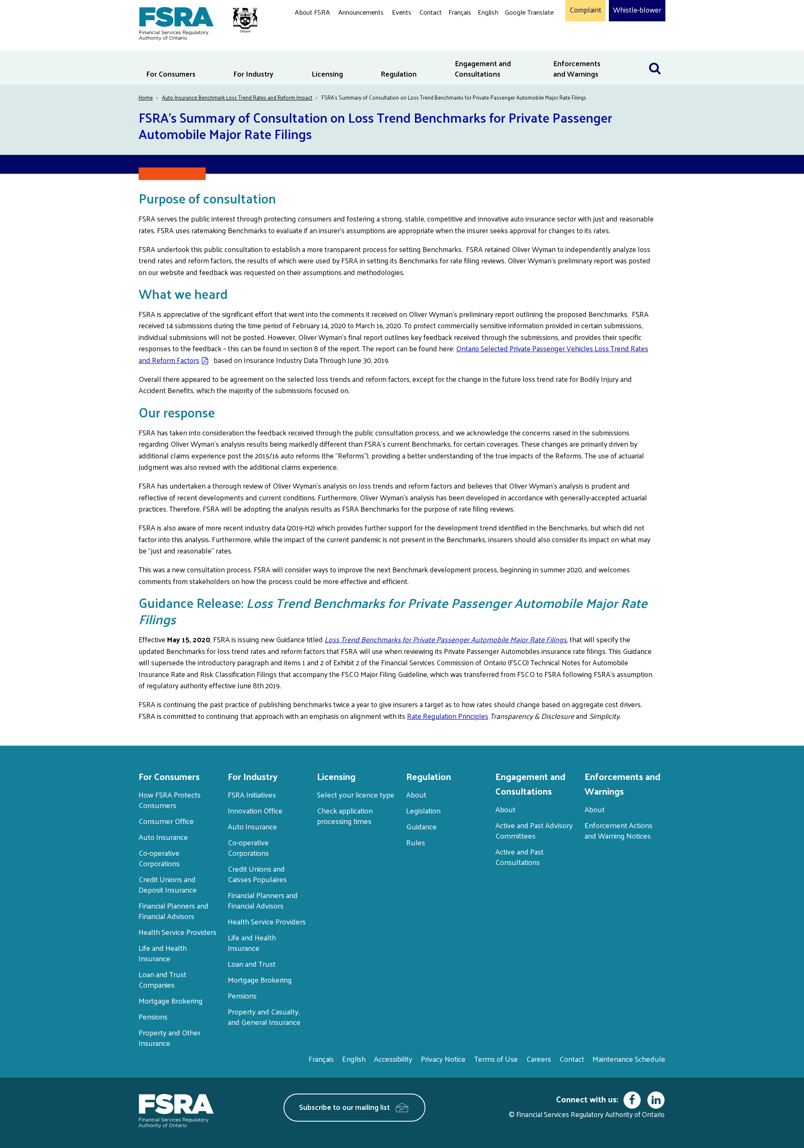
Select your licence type (355, 794)
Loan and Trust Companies (162, 979)
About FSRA (312, 12)
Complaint (585, 10)
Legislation (423, 810)
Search (655, 56)
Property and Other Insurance (170, 1037)
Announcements (361, 12)
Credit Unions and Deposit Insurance (168, 884)
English (488, 12)
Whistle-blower (637, 10)
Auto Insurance (163, 836)
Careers (538, 1059)
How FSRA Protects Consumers (170, 799)
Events (401, 12)
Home (146, 97)
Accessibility (393, 1059)
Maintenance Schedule (629, 1059)
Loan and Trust (252, 963)
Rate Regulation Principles (447, 716)
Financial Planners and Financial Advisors (174, 910)
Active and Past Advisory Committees (534, 830)
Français (459, 12)
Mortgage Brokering (171, 1000)
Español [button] (518, 44)
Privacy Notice (443, 1059)
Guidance (421, 826)
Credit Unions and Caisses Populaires (257, 873)
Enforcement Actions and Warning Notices (618, 830)
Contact (431, 12)
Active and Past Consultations (519, 856)
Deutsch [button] (519, 32)
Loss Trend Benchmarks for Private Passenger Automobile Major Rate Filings (446, 639)
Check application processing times (345, 815)
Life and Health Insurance (163, 952)
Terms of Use (496, 1059)
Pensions (153, 1016)
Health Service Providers (177, 932)
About (416, 794)
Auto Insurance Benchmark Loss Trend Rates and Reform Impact (237, 97)
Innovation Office (255, 810)
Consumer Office (166, 821)
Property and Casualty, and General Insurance (264, 1016)
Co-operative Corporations (159, 857)
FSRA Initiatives (252, 794)
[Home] (194, 22)
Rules (415, 842)
